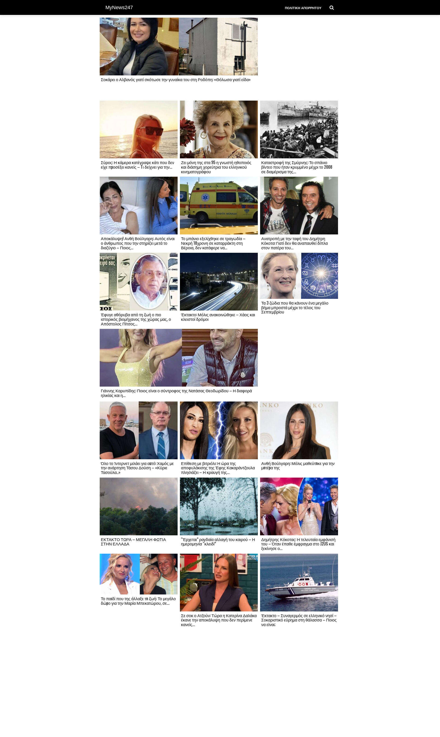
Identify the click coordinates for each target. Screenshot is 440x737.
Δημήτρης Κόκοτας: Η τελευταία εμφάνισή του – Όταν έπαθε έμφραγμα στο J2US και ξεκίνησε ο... (298, 543)
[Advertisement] (299, 59)
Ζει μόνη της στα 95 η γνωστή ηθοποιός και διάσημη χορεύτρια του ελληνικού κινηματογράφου (216, 166)
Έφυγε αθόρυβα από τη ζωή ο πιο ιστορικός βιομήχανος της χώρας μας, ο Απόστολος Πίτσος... (136, 319)
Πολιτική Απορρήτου (303, 7)
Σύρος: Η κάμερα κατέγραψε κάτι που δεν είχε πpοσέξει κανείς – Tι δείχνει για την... (137, 164)
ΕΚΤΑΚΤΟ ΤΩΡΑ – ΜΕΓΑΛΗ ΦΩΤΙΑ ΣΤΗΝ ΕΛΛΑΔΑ (133, 541)
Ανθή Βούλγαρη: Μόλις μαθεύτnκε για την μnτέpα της (298, 465)
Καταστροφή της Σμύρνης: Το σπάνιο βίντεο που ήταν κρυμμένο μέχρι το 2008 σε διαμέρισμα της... (296, 166)
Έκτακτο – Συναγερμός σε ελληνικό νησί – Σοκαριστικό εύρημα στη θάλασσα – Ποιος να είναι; (299, 619)
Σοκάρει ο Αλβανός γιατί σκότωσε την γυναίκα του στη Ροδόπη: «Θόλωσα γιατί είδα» (176, 79)
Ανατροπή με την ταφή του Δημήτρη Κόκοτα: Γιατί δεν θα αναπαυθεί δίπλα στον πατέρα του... (294, 242)
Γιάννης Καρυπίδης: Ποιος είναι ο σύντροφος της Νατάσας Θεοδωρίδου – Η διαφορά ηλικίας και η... (176, 393)
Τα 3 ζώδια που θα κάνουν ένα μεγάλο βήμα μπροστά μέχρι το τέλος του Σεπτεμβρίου (294, 307)
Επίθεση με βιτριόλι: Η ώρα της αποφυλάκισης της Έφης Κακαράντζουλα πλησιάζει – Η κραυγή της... (218, 467)
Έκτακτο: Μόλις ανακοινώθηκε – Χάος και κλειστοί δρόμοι (218, 316)
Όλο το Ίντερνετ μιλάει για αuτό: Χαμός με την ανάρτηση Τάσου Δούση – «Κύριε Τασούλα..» (137, 467)
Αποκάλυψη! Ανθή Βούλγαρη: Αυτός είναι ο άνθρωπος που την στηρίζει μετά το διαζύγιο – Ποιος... (138, 242)
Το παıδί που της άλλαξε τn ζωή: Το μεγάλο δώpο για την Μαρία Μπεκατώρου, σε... (138, 600)
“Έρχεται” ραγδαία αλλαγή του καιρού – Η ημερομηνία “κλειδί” (218, 541)
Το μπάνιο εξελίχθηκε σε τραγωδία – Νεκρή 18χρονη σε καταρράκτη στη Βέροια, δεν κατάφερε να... (213, 242)
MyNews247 (119, 7)
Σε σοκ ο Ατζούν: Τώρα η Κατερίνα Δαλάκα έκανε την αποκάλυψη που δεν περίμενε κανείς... (219, 619)
